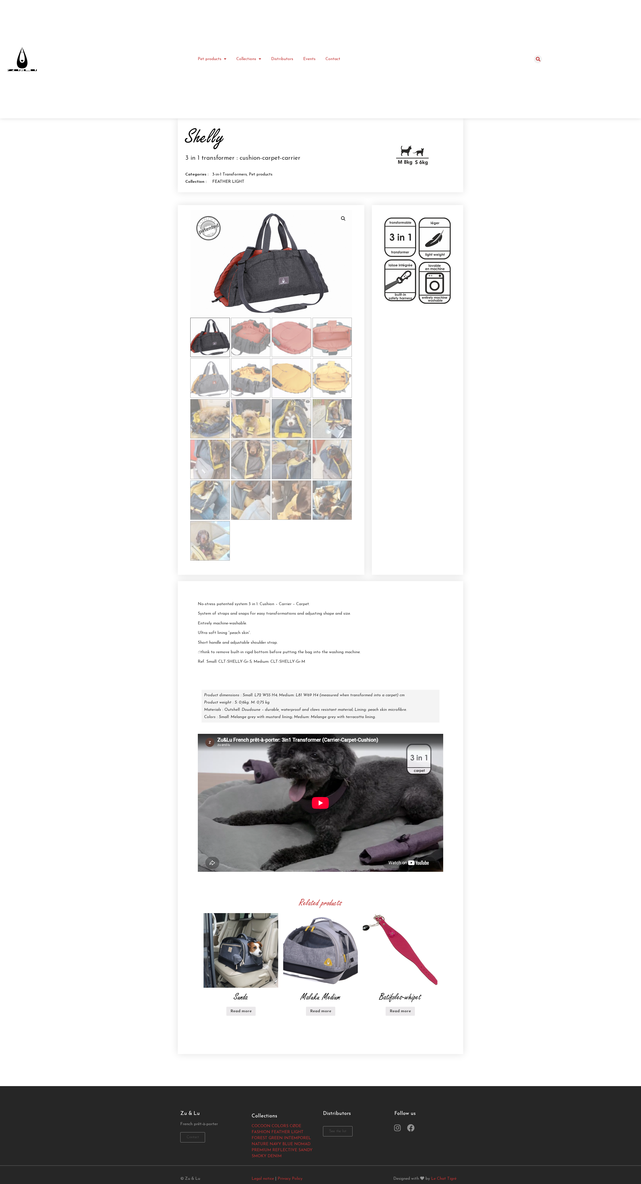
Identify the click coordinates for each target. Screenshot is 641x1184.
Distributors (282, 59)
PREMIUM (261, 1150)
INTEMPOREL (297, 1138)
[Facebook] (411, 1128)
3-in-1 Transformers (229, 175)
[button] (192, 1137)
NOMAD (302, 1144)
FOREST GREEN (267, 1138)
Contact (333, 59)
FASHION (261, 1132)
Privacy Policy (290, 1179)
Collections (246, 59)
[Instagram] (397, 1128)
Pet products (209, 59)
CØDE (295, 1126)
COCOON (261, 1126)
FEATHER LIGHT (228, 182)
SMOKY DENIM (267, 1156)
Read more (241, 1011)
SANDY (305, 1150)
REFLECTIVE (284, 1150)
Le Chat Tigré (443, 1179)
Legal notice (263, 1179)
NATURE (260, 1144)
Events (309, 59)
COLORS (280, 1126)
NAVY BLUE (281, 1144)
